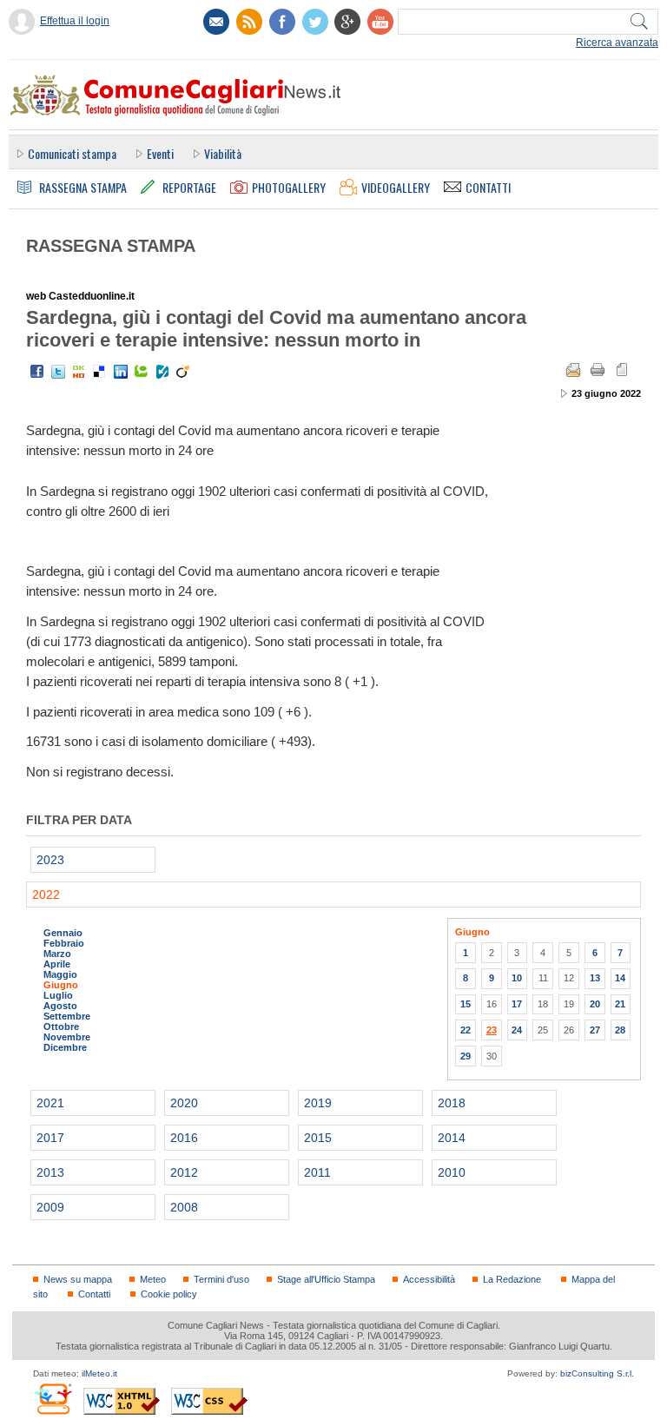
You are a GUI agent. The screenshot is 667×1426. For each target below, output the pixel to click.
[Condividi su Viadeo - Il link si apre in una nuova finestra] (183, 372)
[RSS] (249, 22)
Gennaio (63, 933)
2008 (184, 1207)
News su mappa (77, 1279)
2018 (452, 1103)
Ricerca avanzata (617, 42)
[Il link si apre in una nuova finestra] (282, 22)
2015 (318, 1138)
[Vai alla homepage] (174, 95)
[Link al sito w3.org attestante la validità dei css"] (209, 1401)
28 (620, 1030)
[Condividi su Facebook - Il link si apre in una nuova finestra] (37, 372)
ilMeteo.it (99, 1373)
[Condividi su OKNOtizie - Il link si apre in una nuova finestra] (79, 372)
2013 (50, 1172)
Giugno (60, 985)
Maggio (60, 974)
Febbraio (63, 943)
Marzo (57, 953)
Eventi (160, 153)
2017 (50, 1138)
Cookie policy (169, 1294)
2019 (318, 1103)
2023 (50, 860)
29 (465, 1056)
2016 (184, 1138)
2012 (184, 1172)
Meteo (153, 1279)
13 (595, 978)
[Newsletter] (216, 22)
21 (620, 1004)
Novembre (66, 1037)
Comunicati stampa (72, 153)
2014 (452, 1138)
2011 (317, 1172)
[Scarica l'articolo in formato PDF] (622, 370)
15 (465, 1004)
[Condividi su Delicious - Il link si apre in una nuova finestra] (100, 372)
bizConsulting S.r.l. (597, 1373)
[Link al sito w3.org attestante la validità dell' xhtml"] (121, 1401)
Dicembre (65, 1047)
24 (517, 1030)
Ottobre (61, 1026)
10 (517, 978)
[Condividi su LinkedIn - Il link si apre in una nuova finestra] (121, 372)
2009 (50, 1207)
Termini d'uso (221, 1279)
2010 (452, 1172)
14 (620, 978)
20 (595, 1004)
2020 (184, 1103)
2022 (46, 894)
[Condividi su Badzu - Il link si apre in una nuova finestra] (162, 372)
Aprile (56, 964)
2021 (50, 1103)
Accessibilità (429, 1279)
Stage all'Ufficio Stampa (326, 1279)
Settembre (66, 1016)
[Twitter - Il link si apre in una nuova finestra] (58, 372)
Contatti (94, 1294)
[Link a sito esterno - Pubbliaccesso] (52, 1399)
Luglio (58, 995)
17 (517, 1004)
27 (595, 1030)
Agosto (60, 1005)
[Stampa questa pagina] (597, 370)
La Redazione (512, 1279)
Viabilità (222, 153)
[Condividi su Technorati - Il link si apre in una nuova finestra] (142, 372)
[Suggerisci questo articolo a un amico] (573, 370)
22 (465, 1030)
